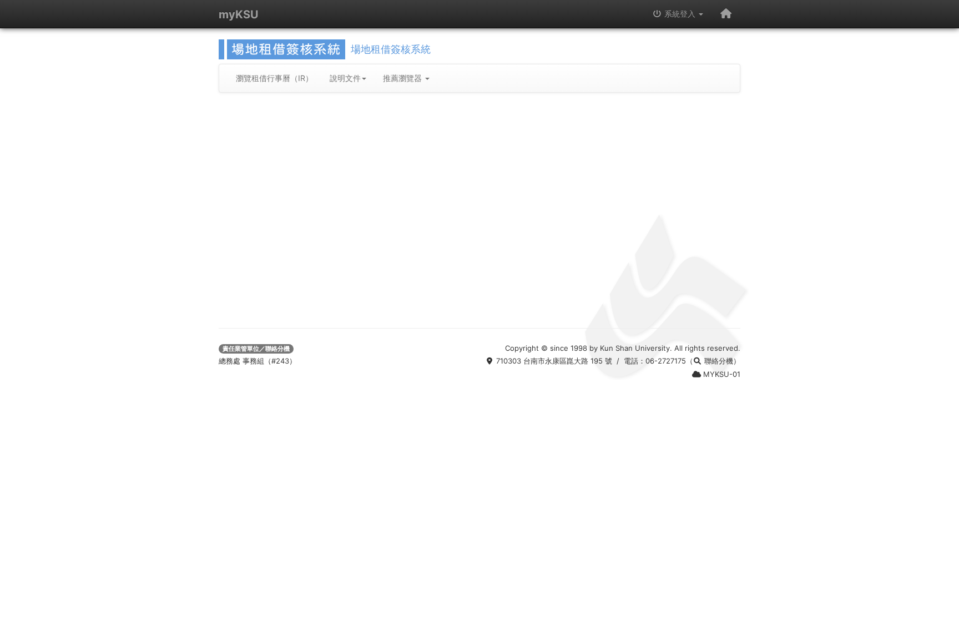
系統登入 (680, 13)
